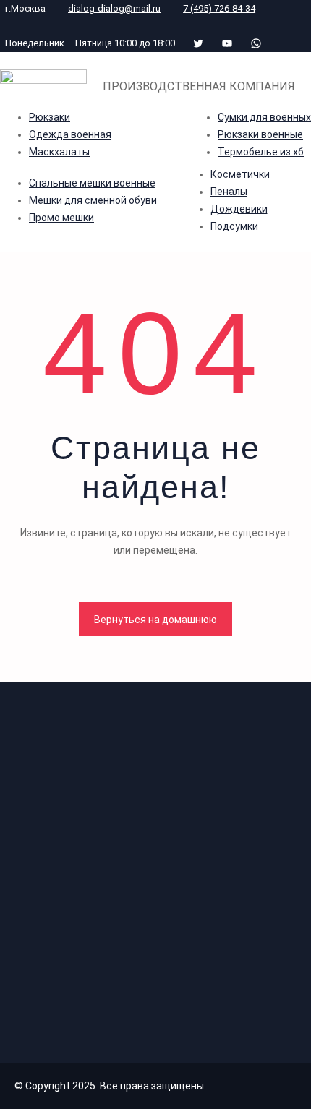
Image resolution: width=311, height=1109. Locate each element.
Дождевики (239, 209)
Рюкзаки (49, 117)
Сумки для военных (264, 117)
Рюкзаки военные (260, 134)
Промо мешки (61, 217)
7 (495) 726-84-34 (219, 8)
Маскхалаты (59, 152)
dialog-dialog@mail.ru (114, 8)
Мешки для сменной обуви (93, 200)
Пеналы (228, 191)
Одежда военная (70, 134)
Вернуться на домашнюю (155, 619)
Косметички (240, 174)
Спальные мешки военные (92, 183)
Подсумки (234, 226)
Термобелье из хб (261, 152)
